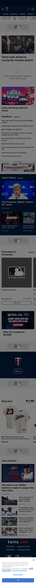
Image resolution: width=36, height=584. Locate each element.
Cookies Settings (18, 574)
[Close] (33, 560)
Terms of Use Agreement (20, 570)
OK (18, 580)
